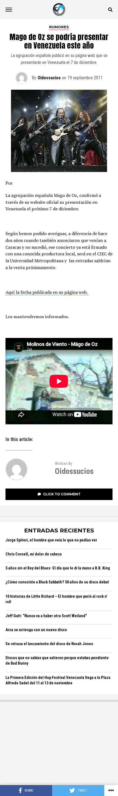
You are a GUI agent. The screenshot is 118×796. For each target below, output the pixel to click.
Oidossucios (49, 77)
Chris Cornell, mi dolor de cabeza (33, 554)
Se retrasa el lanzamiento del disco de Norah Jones (49, 644)
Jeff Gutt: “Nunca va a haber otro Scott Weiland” (46, 616)
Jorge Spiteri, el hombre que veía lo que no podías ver (51, 540)
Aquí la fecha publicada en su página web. (47, 292)
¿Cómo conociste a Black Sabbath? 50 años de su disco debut (57, 582)
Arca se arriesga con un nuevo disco (36, 630)
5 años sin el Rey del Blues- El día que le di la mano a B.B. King (57, 568)
